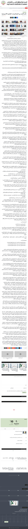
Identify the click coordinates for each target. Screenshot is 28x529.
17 (25, 520)
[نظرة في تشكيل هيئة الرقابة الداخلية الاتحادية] (5, 497)
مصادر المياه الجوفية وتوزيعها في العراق (18, 434)
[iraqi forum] (14, 2)
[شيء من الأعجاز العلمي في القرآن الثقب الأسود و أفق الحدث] (24, 438)
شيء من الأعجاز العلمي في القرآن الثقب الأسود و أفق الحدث (16, 437)
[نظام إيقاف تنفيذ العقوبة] (24, 441)
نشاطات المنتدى (22, 10)
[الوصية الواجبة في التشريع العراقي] (24, 432)
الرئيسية (25, 10)
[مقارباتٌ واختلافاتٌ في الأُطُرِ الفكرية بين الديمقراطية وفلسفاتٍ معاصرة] (20, 453)
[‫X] (15, 17)
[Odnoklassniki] (9, 348)
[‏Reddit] (12, 348)
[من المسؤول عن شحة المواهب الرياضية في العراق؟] (23, 503)
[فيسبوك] (17, 17)
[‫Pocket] (8, 348)
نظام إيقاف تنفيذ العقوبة (19, 440)
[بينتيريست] (14, 348)
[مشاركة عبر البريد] (12, 17)
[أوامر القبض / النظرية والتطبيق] (24, 444)
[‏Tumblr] (16, 348)
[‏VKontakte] (11, 348)
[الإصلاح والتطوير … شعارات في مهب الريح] (7, 453)
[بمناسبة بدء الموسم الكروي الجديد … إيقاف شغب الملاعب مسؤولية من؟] (20, 463)
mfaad (9, 527)
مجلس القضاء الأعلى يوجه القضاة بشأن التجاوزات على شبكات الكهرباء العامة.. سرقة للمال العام (7, 468)
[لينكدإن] (14, 17)
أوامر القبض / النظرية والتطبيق (19, 443)
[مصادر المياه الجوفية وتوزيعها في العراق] (24, 435)
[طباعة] (10, 17)
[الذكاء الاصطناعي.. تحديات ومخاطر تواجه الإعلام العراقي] (5, 503)
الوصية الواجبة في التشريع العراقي (18, 431)
